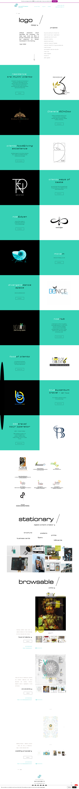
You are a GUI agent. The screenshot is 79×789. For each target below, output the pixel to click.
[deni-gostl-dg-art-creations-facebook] (2, 779)
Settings (69, 787)
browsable (36, 581)
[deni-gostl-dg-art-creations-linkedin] (2, 784)
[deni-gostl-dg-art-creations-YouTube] (2, 781)
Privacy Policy (42, 787)
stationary (36, 519)
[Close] (77, 787)
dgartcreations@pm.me (39, 781)
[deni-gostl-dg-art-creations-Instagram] (2, 777)
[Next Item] (70, 559)
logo (26, 20)
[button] (2, 4)
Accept (74, 787)
